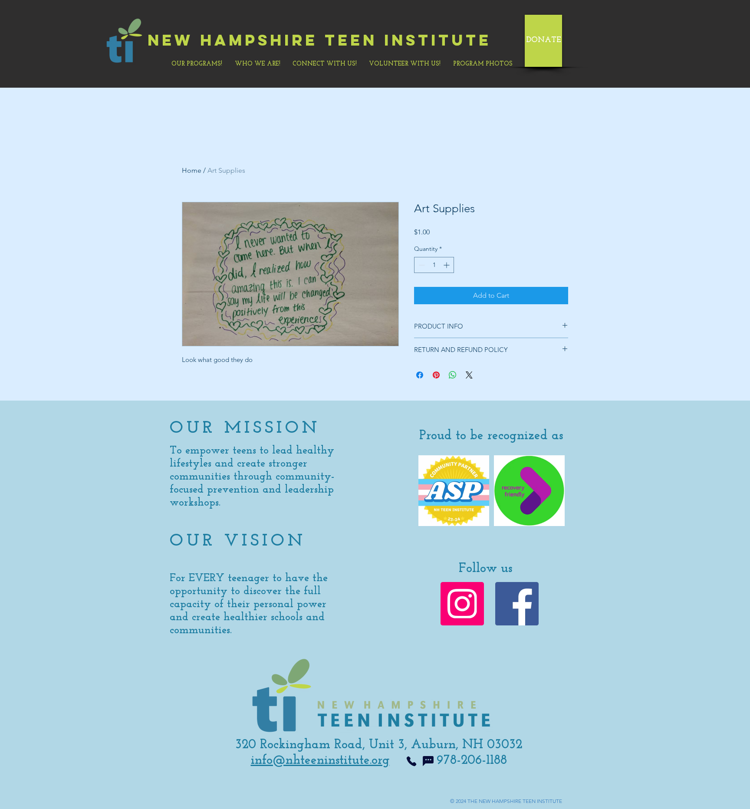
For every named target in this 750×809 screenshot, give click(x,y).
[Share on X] (469, 375)
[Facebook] (517, 603)
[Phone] (411, 761)
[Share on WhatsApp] (452, 375)
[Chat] (428, 761)
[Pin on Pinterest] (436, 375)
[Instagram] (462, 603)
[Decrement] (420, 265)
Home (191, 170)
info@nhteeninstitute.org (320, 760)
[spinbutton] (434, 265)
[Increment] (447, 265)
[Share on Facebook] (419, 375)
